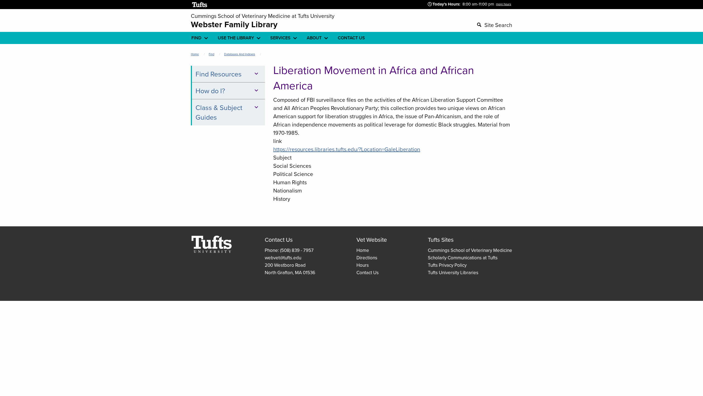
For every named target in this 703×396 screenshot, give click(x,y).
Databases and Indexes (239, 54)
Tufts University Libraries (453, 272)
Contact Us (367, 272)
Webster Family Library (234, 24)
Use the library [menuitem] (236, 38)
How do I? (210, 90)
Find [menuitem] (196, 38)
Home (195, 54)
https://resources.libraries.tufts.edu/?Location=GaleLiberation (346, 149)
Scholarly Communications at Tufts (463, 257)
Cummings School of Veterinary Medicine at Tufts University (262, 16)
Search (422, 24)
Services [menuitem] (280, 38)
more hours (503, 4)
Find (211, 54)
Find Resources (219, 74)
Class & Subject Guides (219, 112)
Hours (362, 265)
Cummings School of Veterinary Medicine (470, 250)
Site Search (498, 25)
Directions (366, 257)
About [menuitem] (314, 38)
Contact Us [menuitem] (351, 38)
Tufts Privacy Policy (447, 265)
